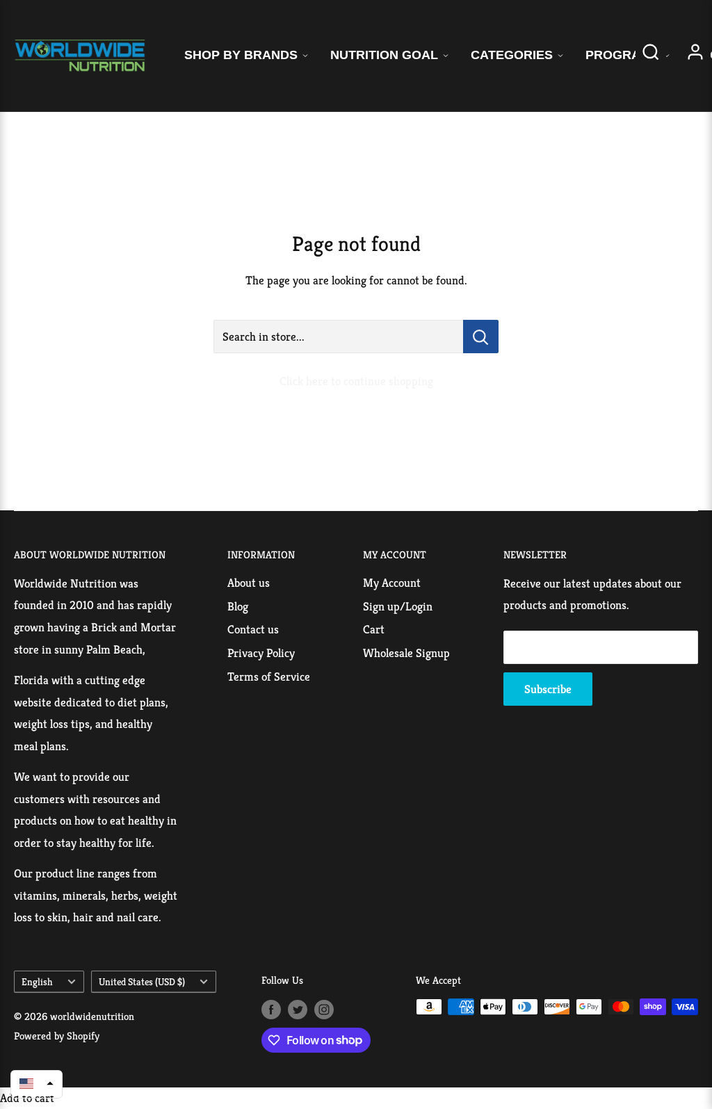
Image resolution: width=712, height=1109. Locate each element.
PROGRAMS (622, 55)
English (37, 982)
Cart (374, 629)
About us (248, 582)
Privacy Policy (261, 653)
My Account (392, 582)
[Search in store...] (481, 336)
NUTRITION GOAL (384, 55)
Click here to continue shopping (356, 381)
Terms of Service (268, 676)
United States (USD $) (142, 982)
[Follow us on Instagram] (324, 1008)
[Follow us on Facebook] (271, 1008)
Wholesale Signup (406, 653)
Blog (237, 606)
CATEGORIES (512, 55)
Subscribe (548, 689)
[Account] (695, 56)
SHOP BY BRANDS (241, 55)
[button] (36, 1083)
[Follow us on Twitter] (297, 1008)
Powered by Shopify (56, 1035)
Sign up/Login (397, 606)
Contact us (253, 629)
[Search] (651, 56)
